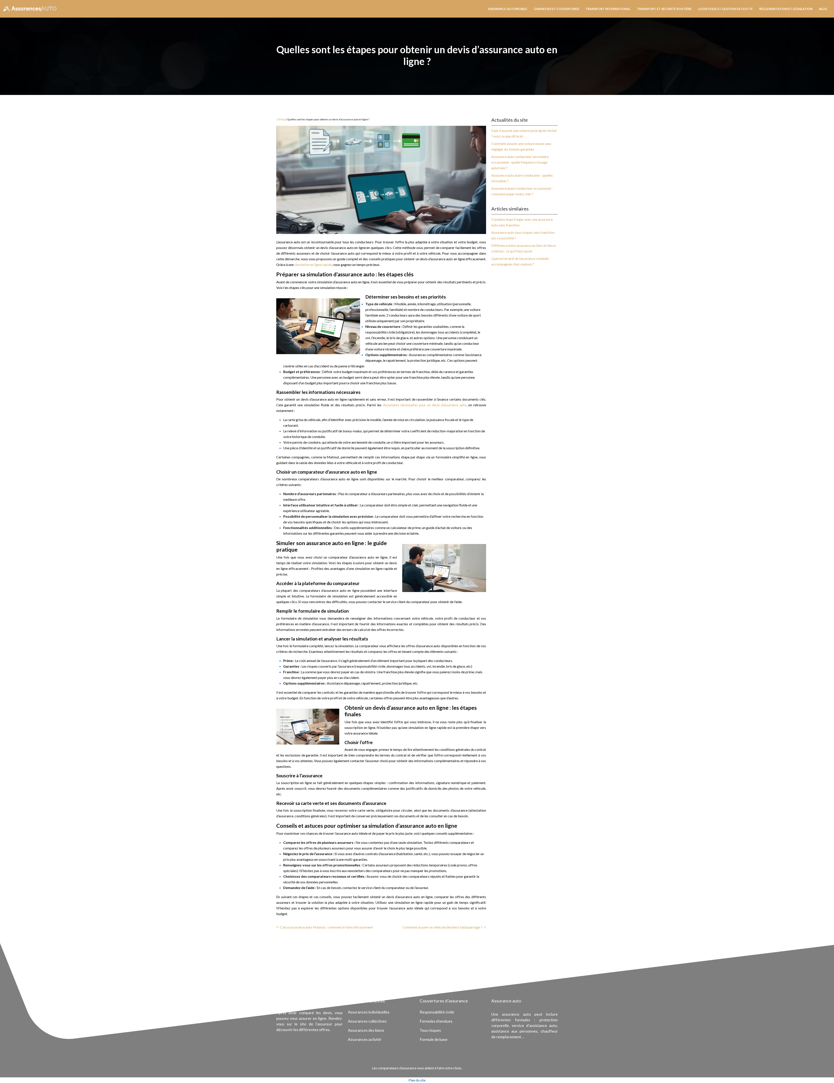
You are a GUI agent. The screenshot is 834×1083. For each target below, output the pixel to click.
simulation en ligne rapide (313, 264)
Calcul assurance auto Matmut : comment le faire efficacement (326, 927)
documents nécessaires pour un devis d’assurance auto (424, 405)
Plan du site (417, 1080)
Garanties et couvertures (556, 9)
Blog (823, 9)
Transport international (608, 9)
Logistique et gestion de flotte (725, 9)
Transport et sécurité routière (664, 9)
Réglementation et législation (785, 9)
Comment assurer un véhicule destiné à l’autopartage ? (442, 927)
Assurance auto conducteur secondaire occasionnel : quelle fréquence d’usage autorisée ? (520, 162)
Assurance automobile (507, 9)
